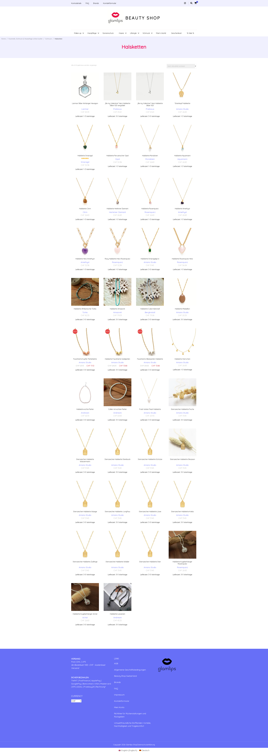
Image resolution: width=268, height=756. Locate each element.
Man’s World (161, 33)
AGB (116, 663)
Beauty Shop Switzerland (125, 676)
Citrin (85, 212)
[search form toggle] (191, 3)
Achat (85, 617)
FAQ (87, 3)
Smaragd (85, 162)
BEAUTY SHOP (142, 17)
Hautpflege (92, 33)
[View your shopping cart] (195, 3)
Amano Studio (182, 109)
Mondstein (150, 159)
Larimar (85, 109)
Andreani (85, 413)
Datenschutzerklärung (146, 745)
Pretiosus (117, 109)
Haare (121, 33)
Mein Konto (119, 707)
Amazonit (117, 312)
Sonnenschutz (108, 33)
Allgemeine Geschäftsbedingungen (130, 669)
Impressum (119, 694)
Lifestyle (133, 33)
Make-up (77, 33)
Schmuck (146, 33)
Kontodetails (76, 3)
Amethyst (182, 212)
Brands (96, 3)
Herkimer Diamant (117, 212)
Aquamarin (182, 159)
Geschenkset (176, 33)
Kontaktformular (109, 3)
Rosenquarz (150, 212)
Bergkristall (150, 312)
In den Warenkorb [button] (85, 91)
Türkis (85, 312)
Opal (117, 159)
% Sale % (190, 33)
